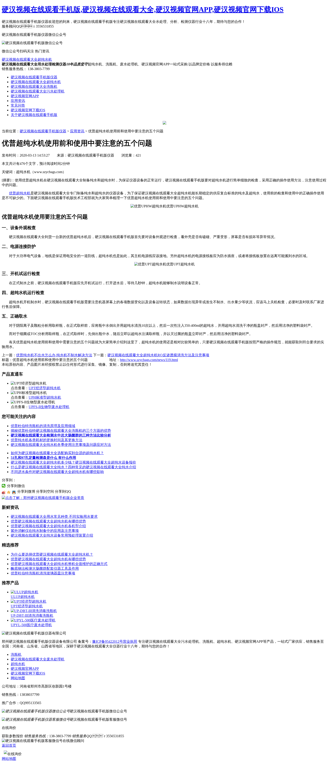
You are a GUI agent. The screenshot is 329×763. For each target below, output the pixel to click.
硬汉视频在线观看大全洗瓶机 (34, 86)
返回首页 (9, 745)
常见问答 (18, 105)
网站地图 (18, 678)
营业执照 (130, 641)
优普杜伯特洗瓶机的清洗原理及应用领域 (43, 426)
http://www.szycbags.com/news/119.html (149, 360)
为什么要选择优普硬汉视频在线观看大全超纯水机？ (52, 554)
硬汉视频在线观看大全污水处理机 (37, 91)
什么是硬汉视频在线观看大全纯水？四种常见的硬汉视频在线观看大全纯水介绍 (73, 467)
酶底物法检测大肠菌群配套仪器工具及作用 (45, 568)
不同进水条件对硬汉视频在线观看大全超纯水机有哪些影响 (57, 472)
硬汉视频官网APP (25, 96)
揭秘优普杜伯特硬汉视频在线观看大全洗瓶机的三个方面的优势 (61, 430)
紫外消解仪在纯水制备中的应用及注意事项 (45, 531)
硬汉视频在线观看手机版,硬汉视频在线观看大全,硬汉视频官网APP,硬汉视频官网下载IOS (143, 9)
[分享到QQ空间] (9, 492)
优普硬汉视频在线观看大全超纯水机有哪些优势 (48, 521)
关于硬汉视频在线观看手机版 (34, 115)
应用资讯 (18, 101)
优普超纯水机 (19, 193)
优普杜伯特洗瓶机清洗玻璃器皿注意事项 (43, 573)
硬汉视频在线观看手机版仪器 (34, 77)
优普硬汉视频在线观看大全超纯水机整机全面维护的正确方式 (59, 564)
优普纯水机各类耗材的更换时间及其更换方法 (46, 440)
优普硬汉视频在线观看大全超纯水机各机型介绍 (48, 526)
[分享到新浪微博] (4, 492)
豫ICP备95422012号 (107, 641)
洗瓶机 (16, 654)
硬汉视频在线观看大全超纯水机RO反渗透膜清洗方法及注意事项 (158, 355)
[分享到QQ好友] (14, 492)
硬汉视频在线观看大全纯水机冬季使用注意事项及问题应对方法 (61, 445)
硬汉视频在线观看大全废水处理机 (37, 659)
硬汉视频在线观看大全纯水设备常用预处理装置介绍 (52, 535)
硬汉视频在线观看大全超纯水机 (27, 59)
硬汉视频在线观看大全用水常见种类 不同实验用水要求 (54, 516)
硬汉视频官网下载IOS (28, 110)
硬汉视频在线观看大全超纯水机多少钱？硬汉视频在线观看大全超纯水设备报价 (73, 462)
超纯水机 (18, 664)
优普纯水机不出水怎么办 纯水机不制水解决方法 (54, 355)
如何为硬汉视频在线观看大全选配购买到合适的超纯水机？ (57, 453)
